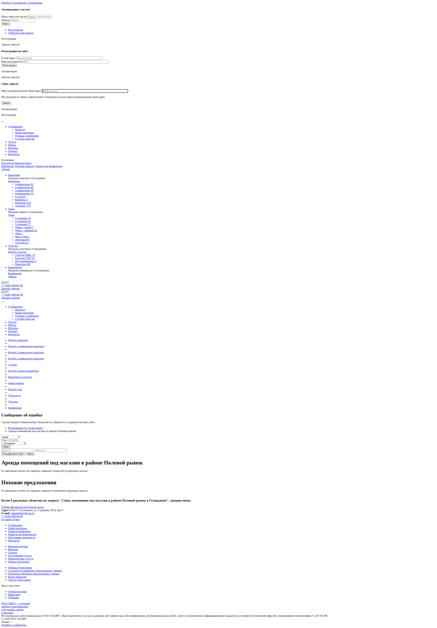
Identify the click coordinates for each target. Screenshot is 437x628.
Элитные (22, 205)
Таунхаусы (22, 242)
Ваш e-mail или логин (14, 16)
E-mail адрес (8, 58)
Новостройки (16, 383)
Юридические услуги (20, 558)
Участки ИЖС (25, 255)
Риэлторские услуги (20, 555)
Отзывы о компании (27, 135)
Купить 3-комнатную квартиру (26, 358)
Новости (20, 129)
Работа (12, 145)
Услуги (12, 141)
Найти (30, 454)
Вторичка (23, 202)
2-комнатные (24, 187)
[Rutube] (13, 597)
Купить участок (17, 252)
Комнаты (21, 199)
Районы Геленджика (20, 567)
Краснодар (7, 163)
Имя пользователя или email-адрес (21, 90)
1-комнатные (24, 184)
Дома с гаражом (26, 230)
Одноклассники (17, 591)
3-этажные (23, 224)
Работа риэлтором (18, 561)
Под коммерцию (25, 261)
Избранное (7, 166)
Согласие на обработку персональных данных (35, 570)
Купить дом (15, 389)
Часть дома (22, 236)
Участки (13, 245)
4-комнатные (24, 193)
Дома (11, 208)
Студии (20, 196)
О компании (15, 126)
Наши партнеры (24, 132)
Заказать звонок (10, 288)
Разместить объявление (48, 166)
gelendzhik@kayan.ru (22, 513)
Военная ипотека (18, 546)
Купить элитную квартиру (23, 370)
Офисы (12, 276)
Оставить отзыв (10, 519)
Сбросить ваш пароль (20, 32)
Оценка (12, 151)
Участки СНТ (24, 258)
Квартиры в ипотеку (20, 377)
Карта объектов (17, 576)
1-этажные (23, 218)
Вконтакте (14, 594)
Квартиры (14, 175)
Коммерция (15, 267)
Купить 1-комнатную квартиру (26, 346)
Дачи (19, 233)
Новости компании (19, 531)
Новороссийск (23, 163)
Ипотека (13, 148)
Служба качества (25, 138)
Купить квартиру (18, 340)
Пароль (5, 20)
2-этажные (23, 221)
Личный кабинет (24, 166)
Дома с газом (24, 227)
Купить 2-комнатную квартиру (26, 352)
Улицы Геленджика (19, 579)
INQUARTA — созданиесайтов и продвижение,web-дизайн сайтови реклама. (15, 608)
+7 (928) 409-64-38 (12, 285)
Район (6, 446)
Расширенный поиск (13, 454)
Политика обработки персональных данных (34, 573)
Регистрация (15, 29)
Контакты (14, 154)
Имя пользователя (11, 61)
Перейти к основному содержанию (21, 2)
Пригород (22, 264)
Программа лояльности (21, 537)
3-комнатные (24, 190)
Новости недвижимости (22, 534)
